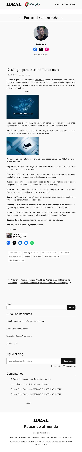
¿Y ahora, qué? (12, 343)
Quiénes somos (24, 437)
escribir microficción (49, 253)
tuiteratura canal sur (52, 256)
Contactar (13, 437)
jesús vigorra (64, 253)
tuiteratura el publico (16, 260)
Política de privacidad (49, 437)
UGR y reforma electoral (38, 384)
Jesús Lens (26, 75)
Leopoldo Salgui (18, 384)
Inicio (57, 4)
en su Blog (19, 88)
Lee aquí (39, 80)
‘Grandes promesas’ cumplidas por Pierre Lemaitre (26, 321)
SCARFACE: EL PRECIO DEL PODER (46, 389)
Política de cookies (65, 437)
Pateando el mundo (41, 18)
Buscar (9, 304)
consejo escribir (14, 253)
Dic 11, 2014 (12, 75)
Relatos (27, 256)
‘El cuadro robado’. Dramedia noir (20, 336)
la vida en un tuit (15, 256)
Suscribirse (68, 361)
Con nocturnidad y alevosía (17, 329)
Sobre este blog (68, 4)
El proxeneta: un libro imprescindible (35, 379)
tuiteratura (37, 256)
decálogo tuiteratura (31, 253)
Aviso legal (35, 437)
